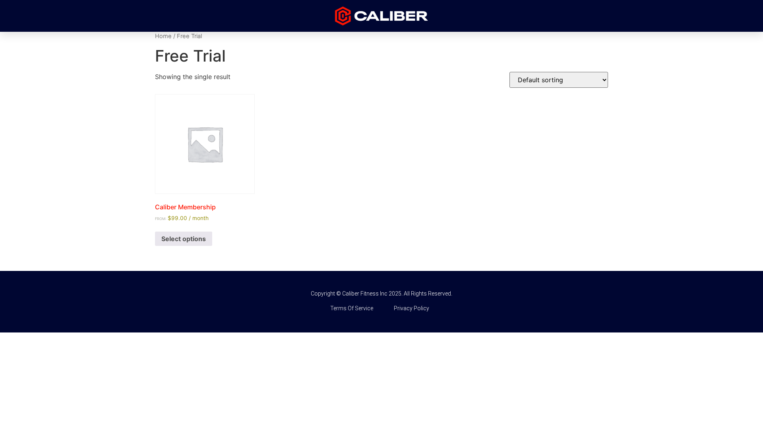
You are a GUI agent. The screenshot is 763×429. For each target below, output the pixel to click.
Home (163, 36)
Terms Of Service (351, 308)
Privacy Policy (411, 308)
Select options (183, 239)
